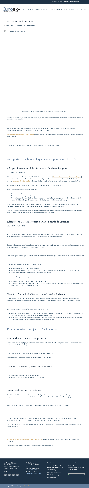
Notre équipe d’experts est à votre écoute (20, 135)
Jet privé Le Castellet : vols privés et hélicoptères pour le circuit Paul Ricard (55, 467)
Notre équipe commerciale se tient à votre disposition (24, 439)
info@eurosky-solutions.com (71, 1)
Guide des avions (54, 9)
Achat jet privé (69, 9)
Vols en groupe (40, 9)
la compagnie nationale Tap (21, 181)
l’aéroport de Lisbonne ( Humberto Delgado (67, 177)
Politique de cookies (73, 465)
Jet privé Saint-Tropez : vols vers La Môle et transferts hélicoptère (54, 472)
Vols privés (27, 9)
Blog (78, 9)
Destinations (31, 25)
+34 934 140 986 (57, 1)
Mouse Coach (27, 486)
